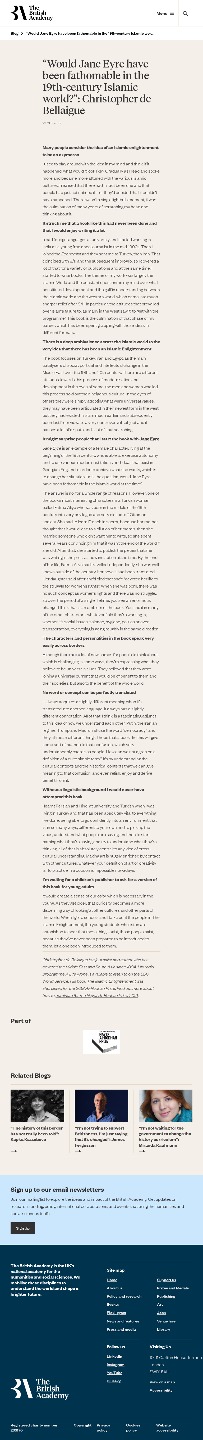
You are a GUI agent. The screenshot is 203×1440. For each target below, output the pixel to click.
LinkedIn (114, 1356)
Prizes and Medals (173, 1287)
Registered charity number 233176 (34, 1427)
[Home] (32, 13)
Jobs (161, 1312)
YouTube (114, 1372)
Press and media (121, 1329)
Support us (166, 1279)
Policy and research (124, 1296)
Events (113, 1304)
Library (163, 1329)
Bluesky (114, 1380)
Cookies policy (133, 1427)
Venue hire (166, 1321)
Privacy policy (103, 1427)
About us (114, 1287)
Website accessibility (167, 1427)
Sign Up (23, 1228)
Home (112, 1279)
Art (160, 1304)
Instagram (115, 1364)
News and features (123, 1321)
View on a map (162, 1381)
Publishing (166, 1296)
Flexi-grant (116, 1312)
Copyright (82, 1425)
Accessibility (161, 1390)
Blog (15, 33)
